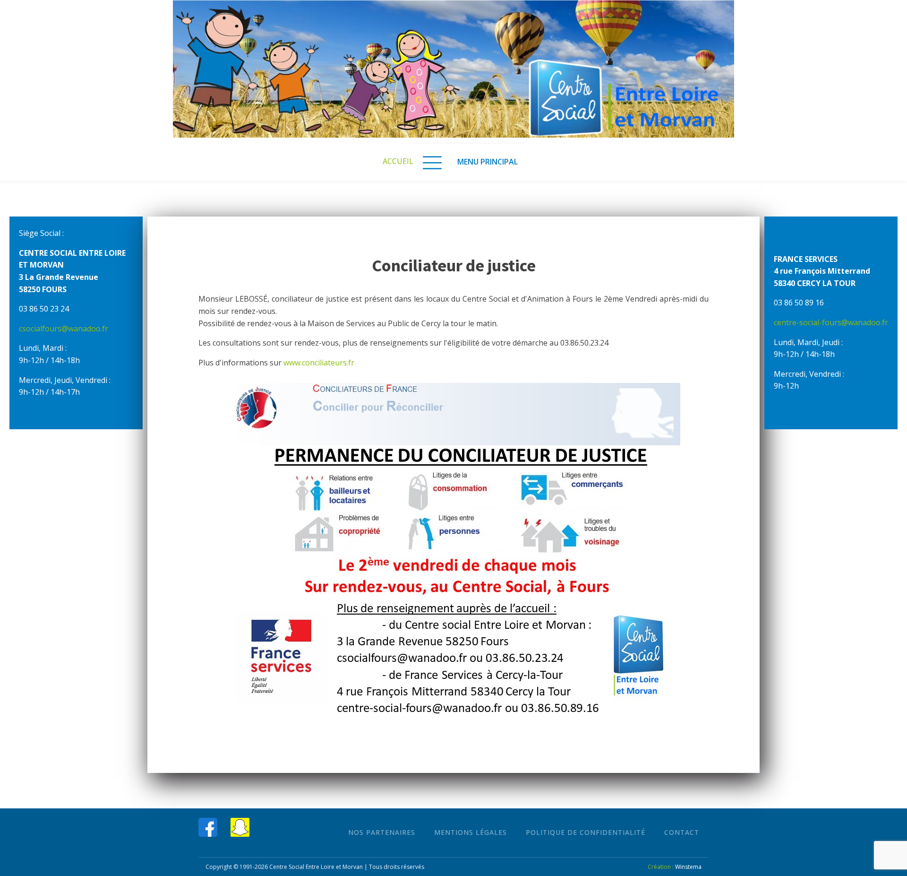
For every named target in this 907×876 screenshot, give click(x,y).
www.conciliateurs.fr (318, 362)
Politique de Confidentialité (585, 832)
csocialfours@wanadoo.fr (63, 328)
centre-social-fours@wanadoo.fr (831, 322)
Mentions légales (470, 832)
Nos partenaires (381, 832)
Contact (681, 832)
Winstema (688, 867)
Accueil (398, 161)
